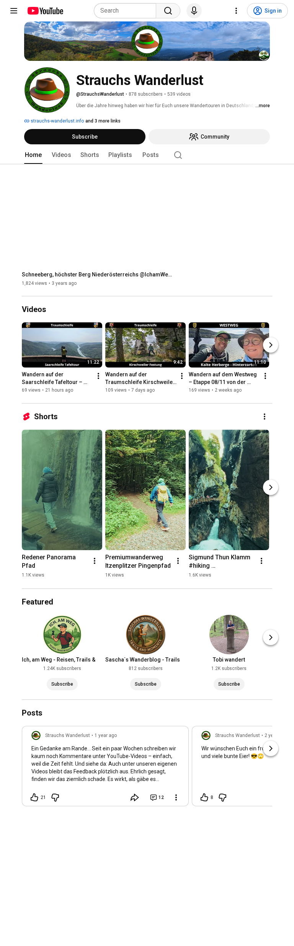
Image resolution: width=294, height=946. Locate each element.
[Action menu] (176, 797)
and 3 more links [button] (103, 121)
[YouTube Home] (45, 10)
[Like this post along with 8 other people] (204, 797)
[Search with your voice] (194, 10)
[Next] (270, 345)
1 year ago (106, 735)
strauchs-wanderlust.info (56, 121)
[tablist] (147, 155)
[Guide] (13, 10)
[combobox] (127, 10)
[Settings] (236, 10)
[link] (105, 768)
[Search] (168, 10)
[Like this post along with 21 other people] (34, 797)
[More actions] (98, 376)
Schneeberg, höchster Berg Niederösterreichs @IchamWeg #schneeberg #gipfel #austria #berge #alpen (98, 274)
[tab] (33, 155)
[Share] (134, 797)
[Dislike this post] (55, 797)
